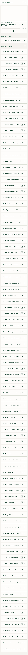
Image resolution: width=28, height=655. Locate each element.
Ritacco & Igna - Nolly (11, 252)
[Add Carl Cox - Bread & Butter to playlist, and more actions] (24, 81)
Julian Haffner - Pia (10, 594)
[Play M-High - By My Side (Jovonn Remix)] (3, 51)
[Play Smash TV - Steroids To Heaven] (3, 551)
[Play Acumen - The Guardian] (3, 265)
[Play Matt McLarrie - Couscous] (3, 234)
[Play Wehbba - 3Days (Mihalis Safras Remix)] (3, 118)
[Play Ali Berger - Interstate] (3, 393)
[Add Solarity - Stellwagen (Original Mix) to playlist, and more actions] (24, 179)
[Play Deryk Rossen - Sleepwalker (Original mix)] (3, 411)
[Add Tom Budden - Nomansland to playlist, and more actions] (24, 258)
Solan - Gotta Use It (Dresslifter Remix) (13, 124)
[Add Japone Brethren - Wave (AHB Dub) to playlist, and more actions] (24, 106)
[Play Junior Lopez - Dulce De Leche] (3, 484)
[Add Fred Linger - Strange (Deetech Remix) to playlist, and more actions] (24, 399)
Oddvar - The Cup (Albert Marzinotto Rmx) (13, 313)
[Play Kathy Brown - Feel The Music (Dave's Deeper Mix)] (3, 204)
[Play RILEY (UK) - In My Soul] (3, 277)
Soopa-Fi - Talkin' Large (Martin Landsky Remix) (13, 142)
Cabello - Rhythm (10, 332)
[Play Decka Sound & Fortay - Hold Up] (3, 387)
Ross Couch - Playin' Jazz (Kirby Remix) (13, 240)
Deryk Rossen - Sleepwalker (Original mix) (13, 411)
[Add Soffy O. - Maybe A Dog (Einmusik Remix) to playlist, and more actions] (24, 600)
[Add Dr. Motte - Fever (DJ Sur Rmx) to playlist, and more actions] (24, 630)
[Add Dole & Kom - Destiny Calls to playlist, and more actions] (24, 307)
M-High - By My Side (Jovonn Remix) (13, 51)
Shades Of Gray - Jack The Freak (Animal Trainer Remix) (13, 368)
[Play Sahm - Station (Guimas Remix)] (3, 155)
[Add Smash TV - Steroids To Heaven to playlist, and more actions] (24, 551)
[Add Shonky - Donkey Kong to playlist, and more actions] (24, 447)
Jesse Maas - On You (11, 435)
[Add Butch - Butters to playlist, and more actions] (24, 216)
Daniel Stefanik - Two (11, 496)
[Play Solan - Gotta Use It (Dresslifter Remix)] (3, 124)
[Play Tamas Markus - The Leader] (3, 570)
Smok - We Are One (10, 423)
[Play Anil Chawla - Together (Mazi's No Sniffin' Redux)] (3, 362)
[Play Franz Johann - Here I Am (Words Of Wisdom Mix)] (3, 454)
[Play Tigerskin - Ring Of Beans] (3, 618)
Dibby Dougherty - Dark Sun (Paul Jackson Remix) (13, 222)
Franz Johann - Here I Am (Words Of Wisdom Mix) (13, 454)
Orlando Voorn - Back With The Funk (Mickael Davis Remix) (13, 624)
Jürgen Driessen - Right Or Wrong (13, 210)
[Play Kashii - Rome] (3, 130)
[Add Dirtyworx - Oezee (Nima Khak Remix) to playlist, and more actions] (24, 466)
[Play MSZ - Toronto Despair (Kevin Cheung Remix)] (3, 527)
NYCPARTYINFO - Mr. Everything (13, 533)
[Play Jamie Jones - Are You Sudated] (3, 441)
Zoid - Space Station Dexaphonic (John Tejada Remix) (13, 63)
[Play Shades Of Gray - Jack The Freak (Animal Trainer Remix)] (3, 368)
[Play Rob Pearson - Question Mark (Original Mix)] (3, 57)
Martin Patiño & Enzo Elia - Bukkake (13, 191)
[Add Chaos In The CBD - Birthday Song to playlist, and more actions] (24, 350)
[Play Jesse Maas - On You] (3, 435)
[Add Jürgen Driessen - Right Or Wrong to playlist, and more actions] (24, 210)
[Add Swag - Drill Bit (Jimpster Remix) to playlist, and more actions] (24, 606)
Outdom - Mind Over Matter (12, 167)
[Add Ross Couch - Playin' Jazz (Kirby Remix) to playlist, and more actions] (24, 240)
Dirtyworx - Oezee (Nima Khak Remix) (13, 466)
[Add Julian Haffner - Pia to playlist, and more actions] (24, 594)
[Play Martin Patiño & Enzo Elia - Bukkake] (3, 191)
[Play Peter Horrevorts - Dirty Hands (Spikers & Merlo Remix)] (3, 344)
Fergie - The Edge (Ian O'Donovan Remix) (13, 356)
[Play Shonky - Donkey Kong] (3, 448)
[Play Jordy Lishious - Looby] (3, 582)
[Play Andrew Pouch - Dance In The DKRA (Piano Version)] (3, 643)
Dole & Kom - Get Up (10, 228)
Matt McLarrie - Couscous (12, 234)
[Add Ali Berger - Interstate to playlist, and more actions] (24, 392)
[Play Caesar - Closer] (3, 612)
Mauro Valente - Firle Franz (12, 636)
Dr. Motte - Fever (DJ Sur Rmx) (13, 630)
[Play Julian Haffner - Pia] (3, 594)
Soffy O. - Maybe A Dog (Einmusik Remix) (13, 600)
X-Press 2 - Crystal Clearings (13, 112)
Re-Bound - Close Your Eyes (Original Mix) (13, 94)
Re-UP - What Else (10, 417)
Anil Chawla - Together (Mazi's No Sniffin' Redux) (13, 362)
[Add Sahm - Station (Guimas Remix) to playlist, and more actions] (24, 155)
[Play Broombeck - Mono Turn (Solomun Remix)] (3, 374)
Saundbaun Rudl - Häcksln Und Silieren (13, 575)
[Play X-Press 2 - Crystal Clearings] (3, 112)
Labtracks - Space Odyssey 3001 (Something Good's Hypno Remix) (13, 173)
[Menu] (26, 2)
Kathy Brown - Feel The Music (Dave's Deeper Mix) (13, 203)
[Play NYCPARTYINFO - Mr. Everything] (3, 533)
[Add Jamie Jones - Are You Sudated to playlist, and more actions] (24, 441)
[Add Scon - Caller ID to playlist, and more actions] (24, 502)
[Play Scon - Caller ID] (3, 502)
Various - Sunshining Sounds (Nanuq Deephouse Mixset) (13, 545)
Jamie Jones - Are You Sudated (13, 441)
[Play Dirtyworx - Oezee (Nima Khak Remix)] (3, 466)
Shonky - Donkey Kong (11, 447)
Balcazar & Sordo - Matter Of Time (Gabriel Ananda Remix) (13, 521)
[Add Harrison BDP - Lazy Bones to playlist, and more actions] (24, 325)
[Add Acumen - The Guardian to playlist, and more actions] (24, 264)
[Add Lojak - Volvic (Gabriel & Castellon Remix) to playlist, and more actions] (24, 460)
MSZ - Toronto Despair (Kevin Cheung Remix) (13, 527)
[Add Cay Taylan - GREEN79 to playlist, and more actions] (24, 508)
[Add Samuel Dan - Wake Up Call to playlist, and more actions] (24, 405)
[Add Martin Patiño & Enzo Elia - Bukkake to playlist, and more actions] (24, 191)
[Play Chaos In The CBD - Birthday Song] (3, 350)
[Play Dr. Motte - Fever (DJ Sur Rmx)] (3, 631)
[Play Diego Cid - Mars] (3, 515)
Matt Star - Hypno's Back (12, 75)
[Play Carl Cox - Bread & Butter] (3, 82)
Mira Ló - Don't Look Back (12, 380)
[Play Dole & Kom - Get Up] (3, 228)
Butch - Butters (9, 216)
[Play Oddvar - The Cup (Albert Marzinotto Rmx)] (3, 313)
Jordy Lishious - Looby (11, 582)
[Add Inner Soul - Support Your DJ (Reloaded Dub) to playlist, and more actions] (24, 283)
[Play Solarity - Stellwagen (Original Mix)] (3, 179)
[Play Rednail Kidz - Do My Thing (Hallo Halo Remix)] (3, 40)
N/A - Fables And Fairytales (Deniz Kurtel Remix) (13, 319)
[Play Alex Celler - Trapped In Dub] (3, 246)
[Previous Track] (10, 31)
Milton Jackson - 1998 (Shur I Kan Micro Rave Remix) (13, 88)
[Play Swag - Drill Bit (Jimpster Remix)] (3, 606)
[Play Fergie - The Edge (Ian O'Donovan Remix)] (3, 356)
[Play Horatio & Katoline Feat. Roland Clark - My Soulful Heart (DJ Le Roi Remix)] (3, 588)
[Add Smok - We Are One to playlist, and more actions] (24, 423)
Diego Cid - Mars (10, 515)
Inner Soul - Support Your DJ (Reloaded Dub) (13, 283)
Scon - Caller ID (9, 502)
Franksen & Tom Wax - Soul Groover (13, 289)
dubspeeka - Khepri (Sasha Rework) (13, 271)
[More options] (25, 24)
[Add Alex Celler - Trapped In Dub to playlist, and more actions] (24, 246)
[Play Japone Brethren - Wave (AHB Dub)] (3, 106)
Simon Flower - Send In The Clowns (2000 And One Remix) (13, 478)
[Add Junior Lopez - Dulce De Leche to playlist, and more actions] (24, 484)
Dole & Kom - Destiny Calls (12, 307)
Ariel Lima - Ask (9, 472)
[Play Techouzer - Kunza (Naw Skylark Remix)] (3, 69)
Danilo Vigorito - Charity (12, 490)
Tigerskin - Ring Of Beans (12, 618)
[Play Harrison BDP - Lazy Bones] (3, 326)
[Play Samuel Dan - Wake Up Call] (3, 405)
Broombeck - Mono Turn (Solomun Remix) (13, 374)
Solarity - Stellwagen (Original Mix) (13, 179)
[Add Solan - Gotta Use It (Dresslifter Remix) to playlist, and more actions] (24, 124)
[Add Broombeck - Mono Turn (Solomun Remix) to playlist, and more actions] (24, 374)
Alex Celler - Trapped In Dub (13, 246)
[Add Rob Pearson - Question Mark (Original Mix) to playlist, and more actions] (24, 57)
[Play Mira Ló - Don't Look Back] (3, 381)
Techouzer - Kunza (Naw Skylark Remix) (13, 69)
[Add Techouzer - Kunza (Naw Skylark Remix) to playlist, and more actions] (24, 69)
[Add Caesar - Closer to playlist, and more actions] (24, 612)
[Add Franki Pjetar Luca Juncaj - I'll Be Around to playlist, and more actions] (24, 149)
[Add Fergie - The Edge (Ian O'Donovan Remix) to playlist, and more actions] (24, 356)
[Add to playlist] (22, 24)
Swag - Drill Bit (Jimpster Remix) (13, 606)
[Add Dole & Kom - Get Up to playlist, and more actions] (24, 228)
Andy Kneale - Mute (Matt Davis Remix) (13, 197)
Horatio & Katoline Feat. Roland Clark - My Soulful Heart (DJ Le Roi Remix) (13, 588)
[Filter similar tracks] (25, 46)
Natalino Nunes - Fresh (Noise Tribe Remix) (13, 100)
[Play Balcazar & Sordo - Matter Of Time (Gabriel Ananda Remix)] (3, 521)
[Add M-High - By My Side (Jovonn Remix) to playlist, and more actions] (24, 51)
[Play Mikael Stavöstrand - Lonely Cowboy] (3, 649)
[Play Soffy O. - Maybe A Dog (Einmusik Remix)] (3, 600)
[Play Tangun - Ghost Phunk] (3, 557)
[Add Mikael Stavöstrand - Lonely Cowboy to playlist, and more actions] (24, 649)
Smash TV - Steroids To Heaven (13, 551)
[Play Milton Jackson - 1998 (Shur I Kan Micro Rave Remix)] (3, 88)
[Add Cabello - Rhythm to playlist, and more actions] (24, 331)
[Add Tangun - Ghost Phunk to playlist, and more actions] (24, 557)
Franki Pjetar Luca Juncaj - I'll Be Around (13, 149)
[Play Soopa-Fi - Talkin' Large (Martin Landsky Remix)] (3, 143)
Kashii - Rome (9, 130)
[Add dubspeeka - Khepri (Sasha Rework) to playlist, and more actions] (24, 271)
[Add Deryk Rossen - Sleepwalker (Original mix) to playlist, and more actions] (24, 411)
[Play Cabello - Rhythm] (3, 332)
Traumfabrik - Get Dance (12, 301)
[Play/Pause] (14, 31)
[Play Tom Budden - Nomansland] (3, 259)
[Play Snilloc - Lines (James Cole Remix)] (3, 563)
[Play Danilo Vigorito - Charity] (3, 490)
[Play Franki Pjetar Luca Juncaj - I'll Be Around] (3, 149)
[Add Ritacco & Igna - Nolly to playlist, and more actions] (24, 252)
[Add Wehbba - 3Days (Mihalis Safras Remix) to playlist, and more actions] (24, 118)
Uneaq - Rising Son (10, 295)
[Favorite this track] (19, 24)
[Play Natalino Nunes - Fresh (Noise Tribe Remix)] (3, 100)
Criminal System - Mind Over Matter (13, 185)
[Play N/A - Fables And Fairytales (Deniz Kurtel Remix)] (3, 320)
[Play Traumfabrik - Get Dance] (3, 301)
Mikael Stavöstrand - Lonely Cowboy (13, 649)
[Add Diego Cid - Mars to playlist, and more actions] (24, 514)
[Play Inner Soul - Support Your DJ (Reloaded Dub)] (3, 283)
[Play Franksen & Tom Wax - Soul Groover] (3, 289)
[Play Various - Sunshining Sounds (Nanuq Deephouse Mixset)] (3, 545)
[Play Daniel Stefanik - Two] (3, 496)
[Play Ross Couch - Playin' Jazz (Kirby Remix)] (3, 240)
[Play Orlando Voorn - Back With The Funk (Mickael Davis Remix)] (3, 624)
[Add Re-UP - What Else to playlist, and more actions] (24, 417)
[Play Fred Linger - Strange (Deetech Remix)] (3, 399)
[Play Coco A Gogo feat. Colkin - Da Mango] (3, 429)
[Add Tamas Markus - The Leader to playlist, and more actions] (24, 569)
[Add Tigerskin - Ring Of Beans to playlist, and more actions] (24, 618)
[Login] (23, 2)
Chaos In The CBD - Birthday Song (13, 350)
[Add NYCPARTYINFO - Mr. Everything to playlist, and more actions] (24, 533)
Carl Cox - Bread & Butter (12, 81)
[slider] (11, 28)
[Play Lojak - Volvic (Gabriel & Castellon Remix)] (3, 460)
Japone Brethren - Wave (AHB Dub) (13, 106)
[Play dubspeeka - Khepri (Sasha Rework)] (3, 271)
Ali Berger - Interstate (11, 393)
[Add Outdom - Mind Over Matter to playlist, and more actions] (24, 167)
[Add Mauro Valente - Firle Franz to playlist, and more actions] (24, 636)
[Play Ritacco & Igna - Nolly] (3, 252)
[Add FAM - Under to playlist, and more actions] (24, 161)
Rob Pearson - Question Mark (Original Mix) (13, 57)
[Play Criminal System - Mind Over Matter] (3, 185)
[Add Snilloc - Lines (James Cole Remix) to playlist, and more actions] (24, 563)
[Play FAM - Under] (3, 161)
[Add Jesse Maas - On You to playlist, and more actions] (24, 435)
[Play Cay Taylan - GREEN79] (3, 509)
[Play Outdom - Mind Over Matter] (3, 167)
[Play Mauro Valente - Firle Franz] (3, 637)
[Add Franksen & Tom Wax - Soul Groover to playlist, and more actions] (24, 289)
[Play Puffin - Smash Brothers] (3, 539)
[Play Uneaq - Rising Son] (3, 295)
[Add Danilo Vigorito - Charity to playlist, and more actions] (24, 490)
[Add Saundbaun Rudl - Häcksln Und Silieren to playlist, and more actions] (24, 575)
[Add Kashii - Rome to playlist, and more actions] (24, 130)
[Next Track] (17, 31)
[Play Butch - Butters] (3, 216)
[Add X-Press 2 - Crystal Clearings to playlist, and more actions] (24, 112)
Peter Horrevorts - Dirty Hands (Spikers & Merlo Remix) (13, 344)
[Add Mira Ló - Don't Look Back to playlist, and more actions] (24, 380)
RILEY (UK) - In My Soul (11, 277)
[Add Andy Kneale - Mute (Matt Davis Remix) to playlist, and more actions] (24, 197)
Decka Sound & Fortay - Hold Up (13, 386)
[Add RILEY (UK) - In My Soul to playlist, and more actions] (24, 277)
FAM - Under (8, 161)
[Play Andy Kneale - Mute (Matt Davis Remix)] (3, 198)
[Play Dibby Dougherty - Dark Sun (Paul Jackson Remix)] (3, 222)
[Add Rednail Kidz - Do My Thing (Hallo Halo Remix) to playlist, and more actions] (24, 40)
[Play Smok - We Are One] (3, 423)
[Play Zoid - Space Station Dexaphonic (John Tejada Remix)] (3, 63)
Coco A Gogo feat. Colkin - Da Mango (13, 429)
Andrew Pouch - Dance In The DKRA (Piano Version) (13, 643)
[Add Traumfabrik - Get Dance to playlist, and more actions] (24, 301)
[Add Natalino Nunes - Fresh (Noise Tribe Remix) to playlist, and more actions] (24, 100)
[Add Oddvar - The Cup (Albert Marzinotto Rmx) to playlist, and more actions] (24, 313)
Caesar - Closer (9, 612)
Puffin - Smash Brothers (12, 539)
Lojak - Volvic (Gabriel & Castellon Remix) (13, 460)
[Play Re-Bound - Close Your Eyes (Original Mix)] (3, 94)
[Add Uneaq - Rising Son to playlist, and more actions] (24, 295)
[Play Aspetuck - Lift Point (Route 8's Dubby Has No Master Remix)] (3, 137)
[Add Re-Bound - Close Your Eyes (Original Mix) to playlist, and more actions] (24, 94)
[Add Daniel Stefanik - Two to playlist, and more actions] (24, 496)
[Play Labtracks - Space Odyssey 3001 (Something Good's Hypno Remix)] (3, 173)
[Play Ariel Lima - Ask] (3, 472)
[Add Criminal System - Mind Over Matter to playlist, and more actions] (24, 185)
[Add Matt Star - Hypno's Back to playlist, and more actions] (24, 75)
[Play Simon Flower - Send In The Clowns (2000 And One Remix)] (3, 478)
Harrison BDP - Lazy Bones (12, 325)
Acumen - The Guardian (12, 264)
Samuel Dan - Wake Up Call (12, 405)
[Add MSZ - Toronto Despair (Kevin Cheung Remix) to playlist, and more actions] (24, 527)
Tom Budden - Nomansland (12, 258)
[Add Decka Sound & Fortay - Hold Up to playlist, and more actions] (24, 386)
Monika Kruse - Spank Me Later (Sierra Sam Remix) (13, 338)
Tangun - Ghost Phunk (11, 557)
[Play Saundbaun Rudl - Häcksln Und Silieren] (3, 576)
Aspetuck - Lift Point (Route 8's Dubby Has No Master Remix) (13, 136)
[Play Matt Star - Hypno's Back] (3, 76)
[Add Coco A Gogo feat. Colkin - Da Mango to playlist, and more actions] (24, 429)
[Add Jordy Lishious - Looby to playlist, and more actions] (24, 582)
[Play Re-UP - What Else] (3, 417)
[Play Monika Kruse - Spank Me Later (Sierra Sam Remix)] (3, 338)
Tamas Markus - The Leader (13, 569)
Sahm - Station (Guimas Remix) (13, 155)
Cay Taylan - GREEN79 (11, 508)
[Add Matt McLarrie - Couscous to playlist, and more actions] (24, 234)
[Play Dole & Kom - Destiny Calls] (3, 307)
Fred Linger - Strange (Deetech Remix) (13, 399)
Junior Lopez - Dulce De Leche (13, 484)
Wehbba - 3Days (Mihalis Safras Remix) (13, 118)
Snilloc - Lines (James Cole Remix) (13, 563)
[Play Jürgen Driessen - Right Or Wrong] (3, 210)
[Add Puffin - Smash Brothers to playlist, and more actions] (24, 539)
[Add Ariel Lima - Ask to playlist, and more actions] (24, 472)
